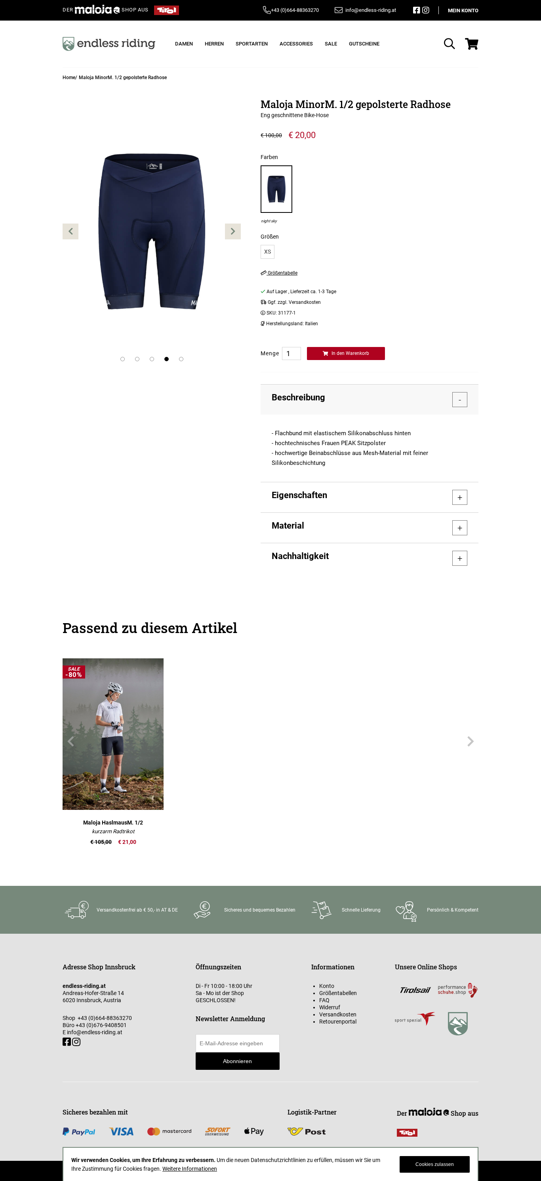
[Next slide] (470, 741)
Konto (326, 986)
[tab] (369, 399)
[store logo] (109, 44)
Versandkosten (337, 1014)
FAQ (324, 1000)
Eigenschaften (299, 495)
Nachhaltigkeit (300, 556)
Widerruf (329, 1007)
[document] (270, 1164)
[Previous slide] (70, 741)
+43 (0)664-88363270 (295, 10)
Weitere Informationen (189, 1169)
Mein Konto (463, 10)
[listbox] (369, 252)
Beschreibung (298, 397)
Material (288, 526)
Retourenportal (337, 1021)
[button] (70, 231)
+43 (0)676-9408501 (101, 1025)
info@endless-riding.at (94, 1032)
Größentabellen (338, 993)
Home (69, 77)
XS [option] (267, 251)
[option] (276, 194)
